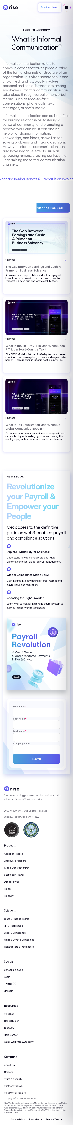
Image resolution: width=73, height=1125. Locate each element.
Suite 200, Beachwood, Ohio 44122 (21, 817)
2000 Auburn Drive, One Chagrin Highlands (25, 811)
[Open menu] (66, 7)
